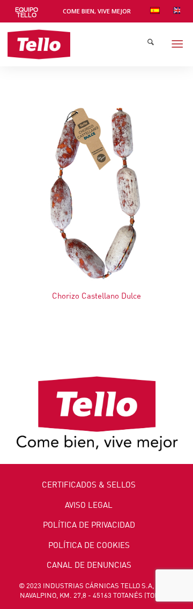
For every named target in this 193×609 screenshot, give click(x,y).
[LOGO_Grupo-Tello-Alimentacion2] (79, 44)
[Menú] (177, 44)
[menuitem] (27, 12)
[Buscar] (150, 44)
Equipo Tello (26, 12)
